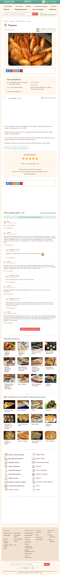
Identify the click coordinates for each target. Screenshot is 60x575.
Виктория (11, 249)
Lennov (9, 232)
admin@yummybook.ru (30, 174)
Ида (8, 221)
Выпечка (15, 147)
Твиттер (17, 70)
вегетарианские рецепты (23, 148)
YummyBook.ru (27, 2)
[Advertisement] (30, 113)
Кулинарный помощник (41, 6)
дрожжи (15, 148)
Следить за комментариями (48, 213)
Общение (28, 6)
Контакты (53, 6)
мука (11, 148)
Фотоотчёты (19, 6)
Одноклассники (14, 70)
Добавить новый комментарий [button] (30, 329)
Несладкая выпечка (23, 147)
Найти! (35, 14)
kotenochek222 (12, 98)
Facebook (10, 70)
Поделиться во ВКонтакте (7, 70)
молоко (8, 148)
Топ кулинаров (8, 6)
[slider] (30, 158)
